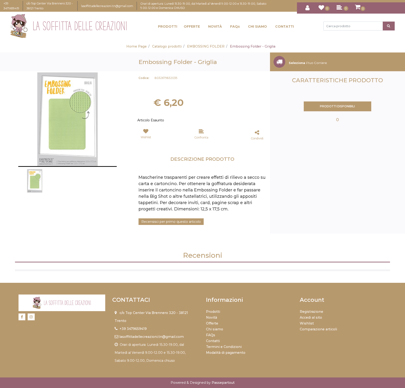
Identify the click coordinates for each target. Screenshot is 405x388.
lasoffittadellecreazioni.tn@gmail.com (107, 6)
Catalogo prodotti (167, 46)
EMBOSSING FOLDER (206, 46)
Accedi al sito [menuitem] (311, 317)
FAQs (235, 26)
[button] (389, 26)
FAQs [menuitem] (210, 335)
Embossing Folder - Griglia (252, 46)
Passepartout (223, 383)
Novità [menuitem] (211, 317)
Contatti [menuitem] (213, 341)
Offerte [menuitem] (212, 323)
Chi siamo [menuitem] (214, 329)
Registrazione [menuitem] (311, 312)
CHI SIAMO (257, 26)
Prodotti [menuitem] (213, 312)
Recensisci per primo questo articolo (171, 222)
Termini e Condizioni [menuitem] (224, 347)
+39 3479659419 (133, 329)
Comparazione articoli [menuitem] (318, 329)
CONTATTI (284, 26)
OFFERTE (192, 26)
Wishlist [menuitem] (307, 323)
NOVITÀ (215, 26)
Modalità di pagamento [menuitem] (225, 353)
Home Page (136, 46)
